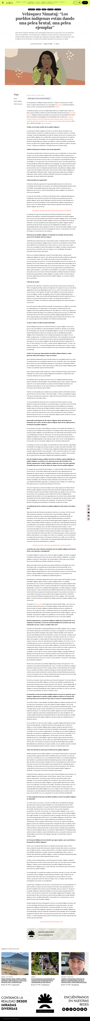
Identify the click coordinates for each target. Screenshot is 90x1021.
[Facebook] (63, 1009)
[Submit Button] (79, 2)
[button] (3, 2)
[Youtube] (74, 1009)
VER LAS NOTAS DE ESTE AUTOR (45, 935)
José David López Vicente (36, 43)
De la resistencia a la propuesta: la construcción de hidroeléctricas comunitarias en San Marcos (43, 980)
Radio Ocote (59, 105)
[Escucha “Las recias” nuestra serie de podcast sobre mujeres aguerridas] (51, 545)
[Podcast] (81, 1009)
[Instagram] (71, 1009)
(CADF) (57, 107)
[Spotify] (85, 1009)
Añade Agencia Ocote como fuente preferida (39, 98)
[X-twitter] (67, 1009)
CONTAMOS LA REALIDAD (14, 1003)
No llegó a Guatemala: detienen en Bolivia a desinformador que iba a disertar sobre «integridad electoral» (74, 980)
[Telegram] (78, 1009)
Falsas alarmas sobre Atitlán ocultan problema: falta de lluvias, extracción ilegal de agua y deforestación (14, 980)
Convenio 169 (38, 604)
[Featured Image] (15, 963)
